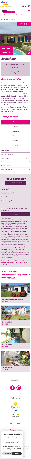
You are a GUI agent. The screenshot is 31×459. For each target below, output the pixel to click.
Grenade (19, 14)
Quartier (15, 145)
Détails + (15, 126)
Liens (24, 448)
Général (15, 122)
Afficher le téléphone (16, 183)
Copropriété (15, 131)
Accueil (3, 14)
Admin (27, 448)
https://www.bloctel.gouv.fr (19, 252)
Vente (7, 14)
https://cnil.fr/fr (23, 241)
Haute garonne (12, 14)
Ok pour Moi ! (17, 453)
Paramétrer (7, 453)
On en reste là (15, 433)
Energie (15, 140)
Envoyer (15, 214)
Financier (15, 136)
